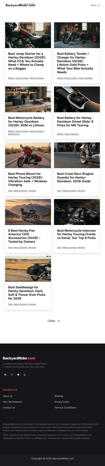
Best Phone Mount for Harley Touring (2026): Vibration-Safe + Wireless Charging (27, 179)
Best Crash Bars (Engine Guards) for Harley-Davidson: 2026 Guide (75, 177)
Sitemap (58, 396)
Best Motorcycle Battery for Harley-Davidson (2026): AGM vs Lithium (26, 121)
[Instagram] (11, 374)
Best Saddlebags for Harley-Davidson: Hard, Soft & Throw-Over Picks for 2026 (26, 292)
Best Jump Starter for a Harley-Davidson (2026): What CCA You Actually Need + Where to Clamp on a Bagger (27, 61)
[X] (24, 374)
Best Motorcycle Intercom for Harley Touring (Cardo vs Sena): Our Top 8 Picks (76, 234)
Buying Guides (21, 78)
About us (7, 396)
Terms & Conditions (65, 407)
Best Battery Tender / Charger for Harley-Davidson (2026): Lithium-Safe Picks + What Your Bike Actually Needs (75, 63)
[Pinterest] (18, 374)
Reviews (32, 191)
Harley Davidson (36, 78)
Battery (11, 78)
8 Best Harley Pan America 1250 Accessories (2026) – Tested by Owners (24, 236)
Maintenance (14, 134)
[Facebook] (5, 374)
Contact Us (9, 407)
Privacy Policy (61, 401)
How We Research (13, 401)
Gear (10, 191)
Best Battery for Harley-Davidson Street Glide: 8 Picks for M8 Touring (75, 121)
